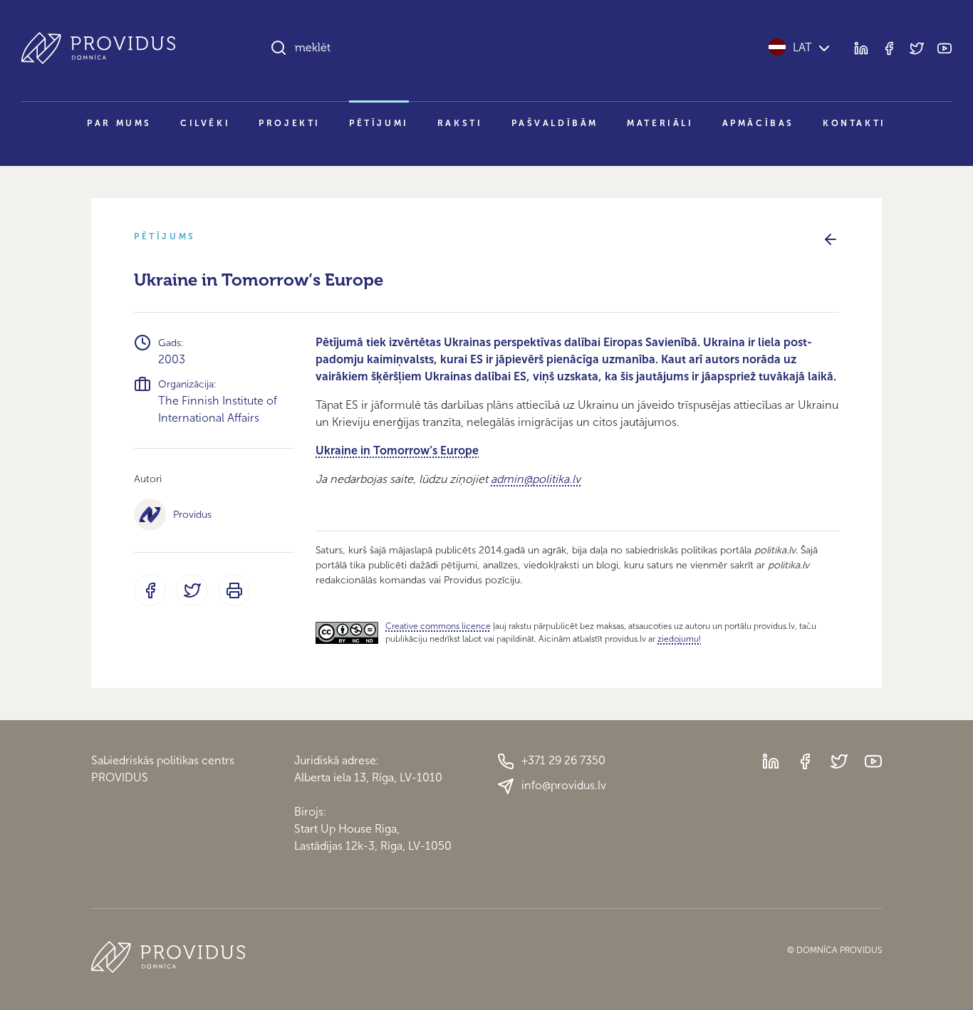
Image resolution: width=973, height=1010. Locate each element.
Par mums (119, 123)
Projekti (290, 123)
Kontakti (854, 123)
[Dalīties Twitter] (192, 590)
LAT (802, 47)
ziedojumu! (679, 639)
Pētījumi (379, 123)
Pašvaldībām (555, 123)
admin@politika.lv (536, 479)
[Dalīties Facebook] (150, 590)
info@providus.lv (563, 785)
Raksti (460, 123)
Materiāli (660, 123)
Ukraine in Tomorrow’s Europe (397, 450)
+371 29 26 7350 (563, 760)
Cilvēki (205, 123)
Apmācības (758, 123)
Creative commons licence (438, 626)
